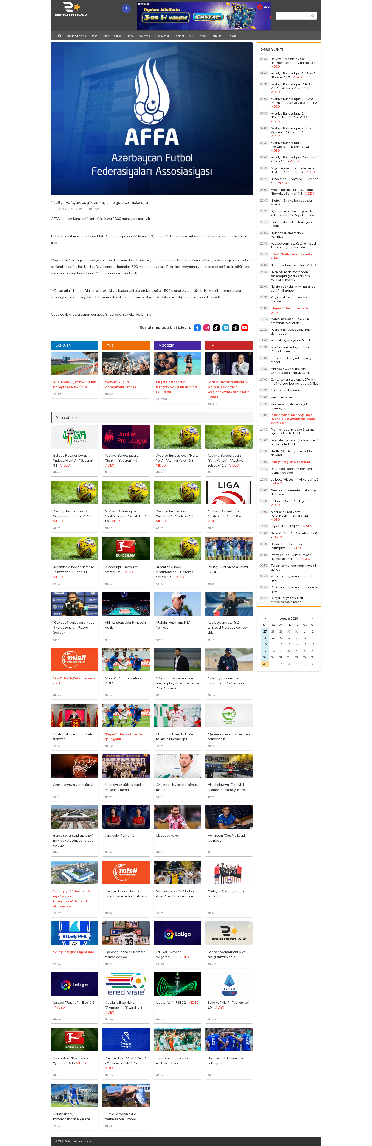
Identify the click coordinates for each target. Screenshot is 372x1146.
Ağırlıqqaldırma (76, 35)
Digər (202, 35)
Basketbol (162, 35)
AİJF (191, 35)
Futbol (131, 35)
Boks (94, 35)
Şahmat (179, 35)
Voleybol (145, 35)
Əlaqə (233, 35)
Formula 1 (217, 35)
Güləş (118, 35)
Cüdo (105, 35)
